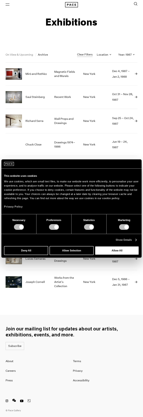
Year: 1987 (125, 54)
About (9, 361)
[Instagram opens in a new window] (7, 401)
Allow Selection (71, 250)
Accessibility (81, 380)
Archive (43, 54)
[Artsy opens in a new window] (29, 401)
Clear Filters (85, 54)
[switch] (54, 227)
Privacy (78, 370)
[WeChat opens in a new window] (14, 401)
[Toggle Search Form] (135, 4)
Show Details (124, 239)
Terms (77, 361)
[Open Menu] (7, 4)
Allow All (117, 250)
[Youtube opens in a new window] (22, 401)
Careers (11, 370)
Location (103, 54)
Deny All (26, 250)
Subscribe (14, 346)
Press (9, 380)
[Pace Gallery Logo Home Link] (71, 4)
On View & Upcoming (20, 54)
